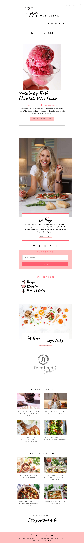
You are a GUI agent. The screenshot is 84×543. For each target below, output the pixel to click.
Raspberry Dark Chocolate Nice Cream (38, 95)
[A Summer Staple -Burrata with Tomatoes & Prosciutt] (21, 527)
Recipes (31, 281)
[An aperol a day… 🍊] (63, 527)
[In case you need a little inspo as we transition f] (7, 527)
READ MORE (45, 236)
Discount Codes (35, 290)
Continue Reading (42, 119)
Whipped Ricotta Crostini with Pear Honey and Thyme (29, 440)
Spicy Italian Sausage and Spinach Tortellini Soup (29, 504)
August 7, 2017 (33, 105)
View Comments (50, 105)
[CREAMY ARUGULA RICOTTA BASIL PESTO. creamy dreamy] (77, 527)
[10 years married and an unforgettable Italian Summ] (35, 527)
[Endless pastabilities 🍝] (49, 527)
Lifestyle (31, 286)
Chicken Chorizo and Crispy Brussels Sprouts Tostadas (55, 477)
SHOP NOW (45, 345)
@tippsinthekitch (42, 520)
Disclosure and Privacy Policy (50, 538)
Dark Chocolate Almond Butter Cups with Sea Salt (29, 413)
